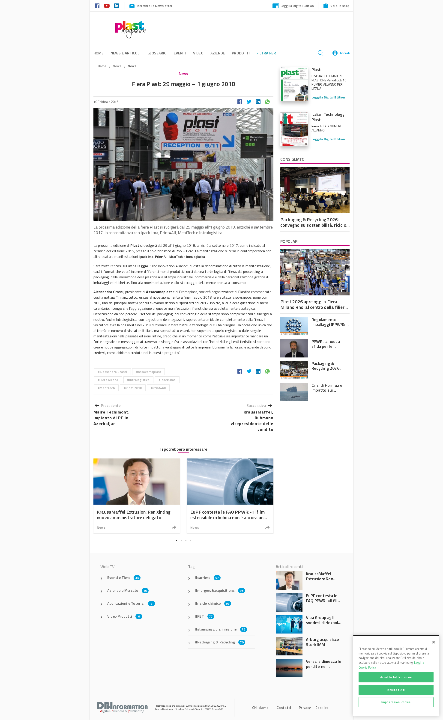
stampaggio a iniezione (221, 629)
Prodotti (241, 53)
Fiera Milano (109, 379)
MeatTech (107, 387)
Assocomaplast (149, 371)
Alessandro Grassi (113, 371)
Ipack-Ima (168, 379)
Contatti (284, 707)
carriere (208, 577)
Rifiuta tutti (396, 689)
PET (205, 616)
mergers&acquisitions (220, 590)
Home (102, 65)
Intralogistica (139, 379)
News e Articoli (126, 53)
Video (198, 53)
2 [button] (181, 540)
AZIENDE (217, 53)
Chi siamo (260, 707)
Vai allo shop (340, 5)
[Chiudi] (433, 642)
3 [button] (185, 540)
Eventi (180, 53)
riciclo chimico (213, 603)
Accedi (345, 53)
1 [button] (176, 540)
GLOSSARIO (157, 53)
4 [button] (190, 540)
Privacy (305, 707)
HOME (98, 53)
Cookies (321, 707)
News (117, 65)
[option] (136, 496)
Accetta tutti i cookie (396, 677)
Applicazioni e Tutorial (130, 603)
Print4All (159, 387)
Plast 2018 (134, 387)
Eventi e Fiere (123, 577)
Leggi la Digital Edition (297, 5)
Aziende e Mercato (127, 590)
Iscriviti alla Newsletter (155, 5)
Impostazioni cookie (395, 702)
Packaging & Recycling (220, 642)
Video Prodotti (123, 616)
